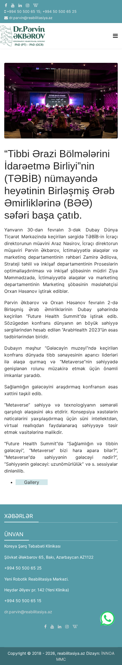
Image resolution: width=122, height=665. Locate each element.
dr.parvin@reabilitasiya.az (30, 18)
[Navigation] (115, 36)
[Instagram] (27, 5)
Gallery (31, 482)
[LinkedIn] (20, 5)
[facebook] (6, 5)
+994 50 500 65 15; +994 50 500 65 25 (42, 11)
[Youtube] (12, 5)
